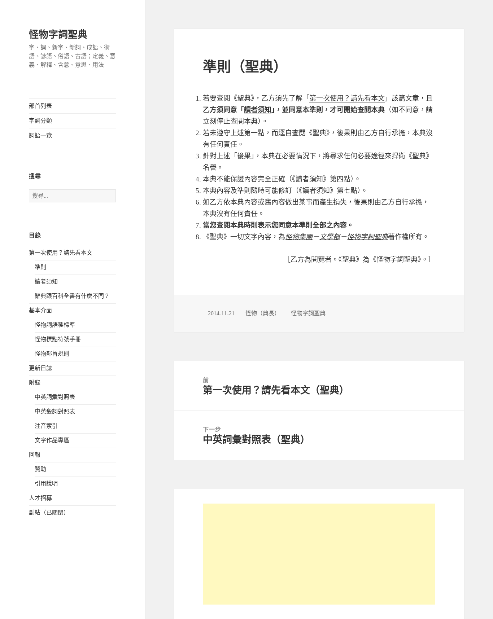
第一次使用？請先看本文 (60, 253)
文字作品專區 (52, 440)
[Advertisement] (319, 554)
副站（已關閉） (49, 512)
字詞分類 (40, 121)
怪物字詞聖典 (58, 34)
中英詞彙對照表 (55, 397)
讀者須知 (46, 281)
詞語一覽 (40, 135)
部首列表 (40, 106)
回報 (34, 455)
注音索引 (46, 426)
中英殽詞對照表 (55, 411)
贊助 (40, 469)
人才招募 (40, 498)
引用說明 (46, 483)
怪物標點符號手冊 (58, 339)
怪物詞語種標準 (55, 325)
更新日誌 (40, 368)
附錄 (34, 382)
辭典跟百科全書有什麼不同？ (72, 296)
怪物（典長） (262, 313)
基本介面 (40, 310)
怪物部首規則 (52, 354)
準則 (40, 267)
